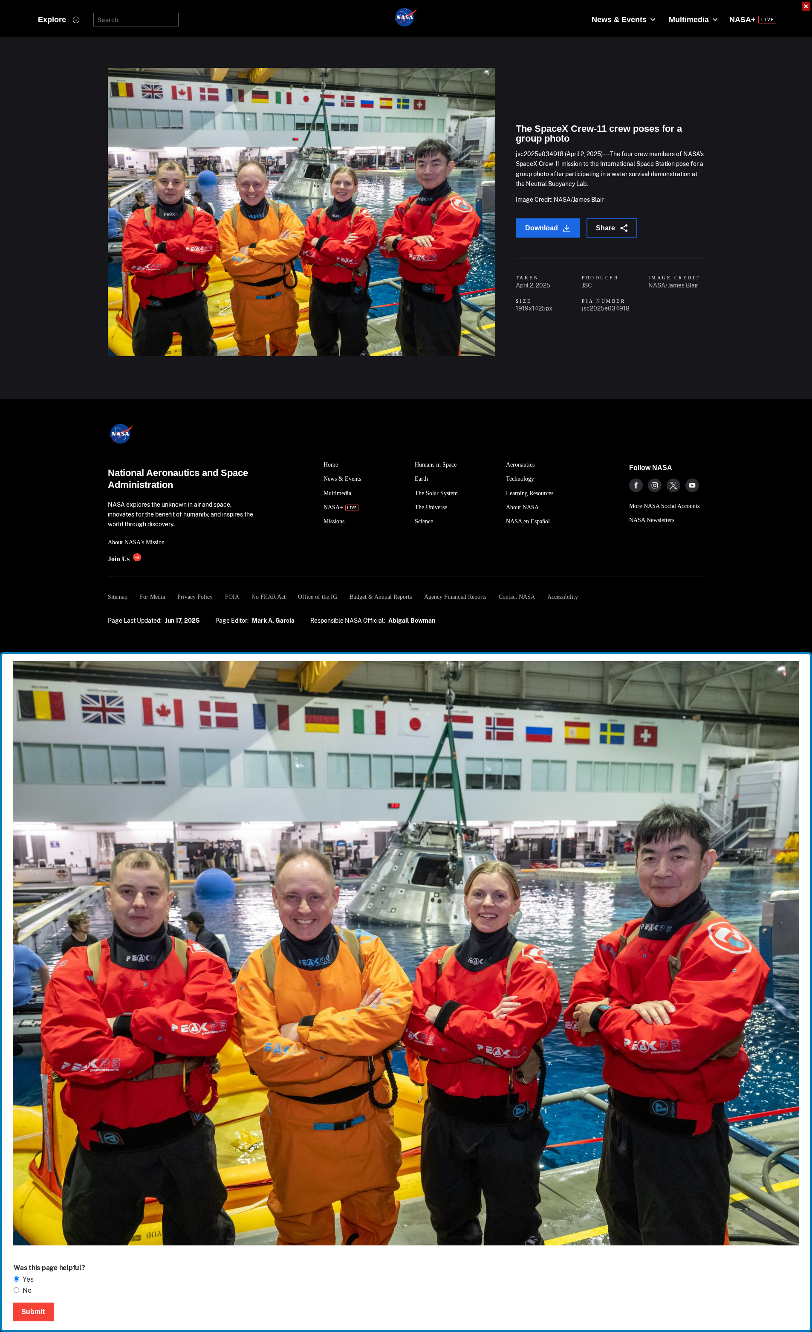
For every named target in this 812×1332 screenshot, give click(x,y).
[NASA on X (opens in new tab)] (673, 485)
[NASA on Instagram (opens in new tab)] (655, 485)
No (27, 1290)
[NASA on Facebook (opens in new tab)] (636, 485)
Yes (28, 1279)
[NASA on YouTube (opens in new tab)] (692, 485)
